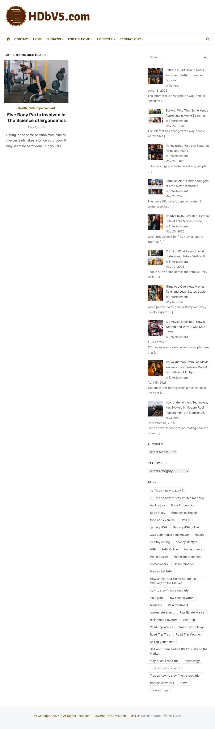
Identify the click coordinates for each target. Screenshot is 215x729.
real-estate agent (162, 612)
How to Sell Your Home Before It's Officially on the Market (173, 581)
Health (22, 108)
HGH (153, 549)
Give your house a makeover (169, 534)
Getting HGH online (186, 527)
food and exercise (162, 520)
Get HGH (187, 520)
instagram (157, 597)
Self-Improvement (42, 108)
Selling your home (162, 641)
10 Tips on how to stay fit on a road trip (177, 498)
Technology (130, 39)
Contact (21, 39)
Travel (184, 683)
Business (53, 39)
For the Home (79, 39)
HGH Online (170, 549)
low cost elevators (181, 597)
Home (37, 39)
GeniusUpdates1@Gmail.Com (161, 715)
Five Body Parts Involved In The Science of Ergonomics (36, 117)
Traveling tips (159, 690)
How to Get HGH (161, 571)
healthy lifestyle (186, 542)
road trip (189, 619)
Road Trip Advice (161, 627)
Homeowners (159, 564)
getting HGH (158, 527)
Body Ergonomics (183, 505)
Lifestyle (105, 39)
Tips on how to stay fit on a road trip (175, 675)
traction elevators (162, 683)
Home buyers (193, 549)
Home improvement (187, 556)
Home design (159, 556)
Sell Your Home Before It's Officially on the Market (178, 651)
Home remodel (184, 564)
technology (192, 661)
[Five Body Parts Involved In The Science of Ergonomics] (36, 81)
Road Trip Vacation (189, 634)
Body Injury (157, 512)
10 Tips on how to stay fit (167, 490)
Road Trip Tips (160, 634)
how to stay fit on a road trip (169, 590)
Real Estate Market (192, 612)
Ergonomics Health (184, 512)
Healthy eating (160, 542)
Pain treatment (178, 605)
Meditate (156, 605)
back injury (157, 505)
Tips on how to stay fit (165, 668)
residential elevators (163, 619)
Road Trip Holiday (191, 627)
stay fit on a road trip (164, 661)
